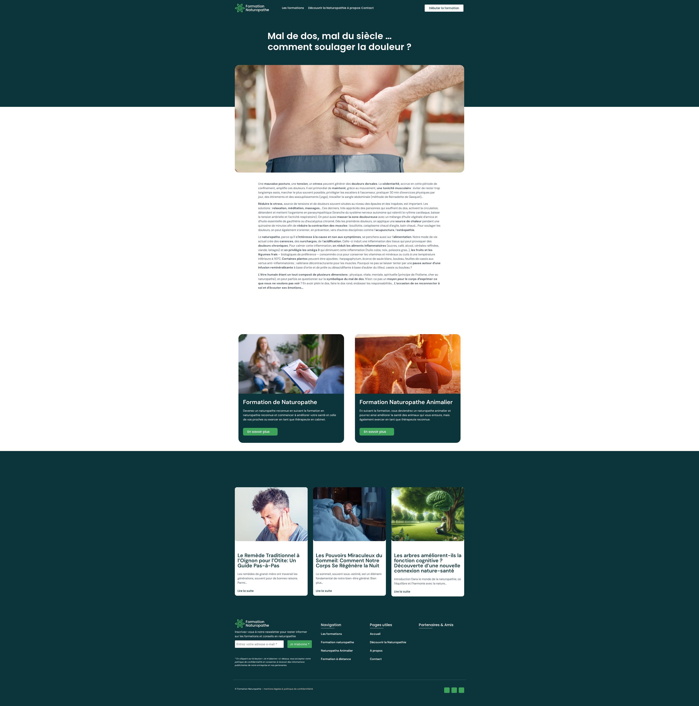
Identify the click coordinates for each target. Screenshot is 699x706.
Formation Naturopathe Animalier (406, 402)
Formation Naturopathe (257, 8)
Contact (367, 8)
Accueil (375, 634)
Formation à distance (336, 659)
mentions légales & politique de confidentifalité (288, 688)
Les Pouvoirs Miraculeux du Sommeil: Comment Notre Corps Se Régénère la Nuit (349, 560)
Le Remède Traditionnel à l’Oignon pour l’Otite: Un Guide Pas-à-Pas (268, 560)
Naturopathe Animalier (337, 650)
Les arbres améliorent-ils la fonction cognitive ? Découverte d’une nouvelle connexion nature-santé (427, 563)
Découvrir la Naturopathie (327, 8)
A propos (353, 8)
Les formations (293, 8)
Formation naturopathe (337, 642)
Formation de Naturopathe (280, 402)
